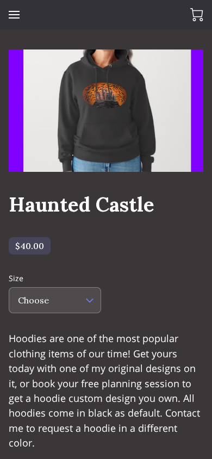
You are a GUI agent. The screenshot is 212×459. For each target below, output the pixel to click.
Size (16, 278)
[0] (196, 14)
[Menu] (14, 14)
